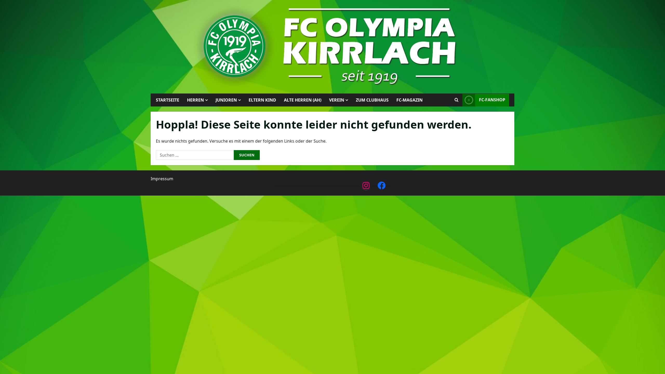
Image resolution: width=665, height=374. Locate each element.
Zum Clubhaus (372, 100)
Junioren (226, 100)
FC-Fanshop (492, 100)
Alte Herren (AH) (302, 100)
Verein (336, 100)
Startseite (167, 100)
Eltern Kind (262, 100)
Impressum (162, 179)
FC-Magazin (409, 100)
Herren (195, 100)
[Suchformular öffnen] (456, 100)
